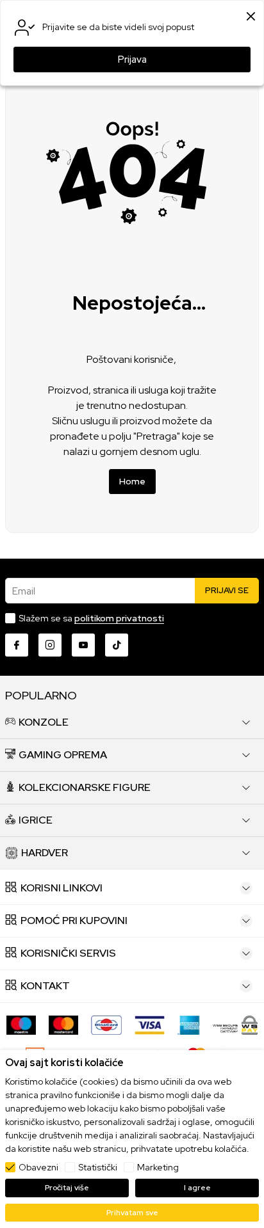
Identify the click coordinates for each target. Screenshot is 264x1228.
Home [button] (132, 481)
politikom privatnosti (119, 618)
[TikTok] (116, 645)
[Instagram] (50, 645)
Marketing (158, 1167)
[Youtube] (83, 645)
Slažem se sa (91, 618)
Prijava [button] (132, 59)
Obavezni (38, 1167)
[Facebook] (16, 645)
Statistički (97, 1167)
